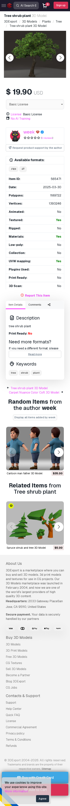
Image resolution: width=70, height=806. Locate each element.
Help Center (14, 709)
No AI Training (20, 119)
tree (13, 372)
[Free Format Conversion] (23, 169)
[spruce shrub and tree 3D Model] (35, 523)
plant (36, 372)
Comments (34, 304)
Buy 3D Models (19, 637)
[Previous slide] (10, 58)
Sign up (61, 5)
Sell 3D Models (16, 669)
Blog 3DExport (16, 681)
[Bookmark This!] (58, 465)
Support (11, 703)
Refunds (11, 746)
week (29, 132)
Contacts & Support (23, 695)
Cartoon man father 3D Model (24, 473)
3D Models (13, 644)
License (11, 721)
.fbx (13, 169)
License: (16, 114)
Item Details (16, 304)
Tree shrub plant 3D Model (29, 388)
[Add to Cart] (50, 465)
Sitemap (46, 768)
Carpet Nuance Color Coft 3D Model (34, 392)
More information (16, 791)
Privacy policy (15, 733)
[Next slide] (60, 58)
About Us (14, 563)
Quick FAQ (13, 715)
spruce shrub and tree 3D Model (26, 547)
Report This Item (37, 296)
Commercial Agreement (21, 727)
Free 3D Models (16, 657)
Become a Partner (18, 675)
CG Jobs (11, 688)
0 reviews (47, 138)
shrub (24, 372)
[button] (59, 452)
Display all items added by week (35, 417)
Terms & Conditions (18, 740)
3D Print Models (16, 651)
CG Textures (14, 663)
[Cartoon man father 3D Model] (35, 448)
